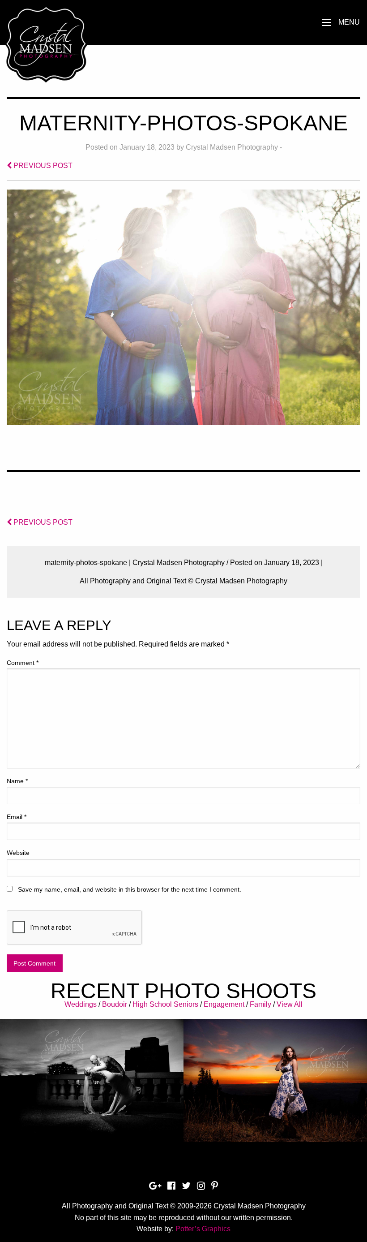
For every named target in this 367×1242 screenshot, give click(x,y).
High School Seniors (165, 1004)
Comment (22, 662)
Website (18, 852)
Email (16, 816)
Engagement (224, 1004)
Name (17, 781)
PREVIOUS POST (42, 165)
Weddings (80, 1004)
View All (290, 1004)
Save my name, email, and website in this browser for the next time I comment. (129, 889)
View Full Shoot (92, 1074)
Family (260, 1004)
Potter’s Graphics (202, 1229)
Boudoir (114, 1004)
